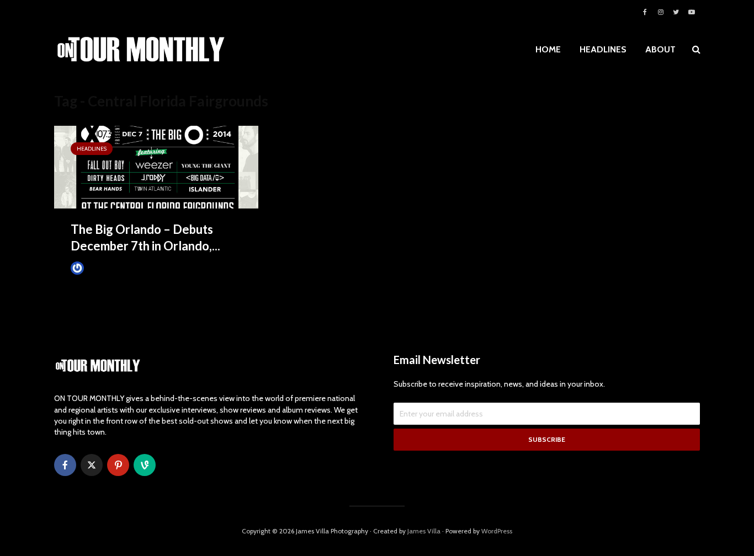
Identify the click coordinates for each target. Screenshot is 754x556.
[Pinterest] (118, 465)
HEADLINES (603, 49)
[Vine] (145, 465)
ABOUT (660, 49)
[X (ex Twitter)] (92, 465)
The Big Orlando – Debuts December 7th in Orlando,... (145, 237)
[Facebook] (65, 465)
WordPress (496, 531)
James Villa (103, 268)
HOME (548, 49)
